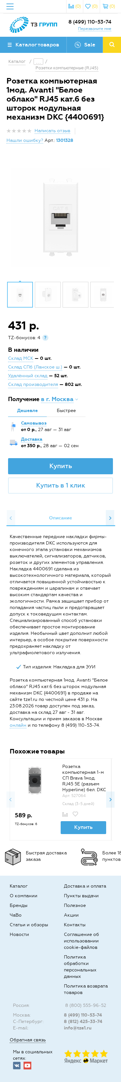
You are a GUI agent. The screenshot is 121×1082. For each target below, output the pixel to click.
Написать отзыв (52, 130)
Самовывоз (33, 423)
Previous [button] (11, 518)
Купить (60, 466)
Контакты (75, 925)
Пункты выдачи (81, 896)
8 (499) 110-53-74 (89, 22)
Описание (60, 518)
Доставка (31, 439)
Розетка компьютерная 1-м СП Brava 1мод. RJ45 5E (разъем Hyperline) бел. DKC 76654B (84, 781)
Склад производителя (33, 384)
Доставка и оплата (85, 886)
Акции (71, 915)
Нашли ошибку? (24, 140)
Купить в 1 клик (60, 485)
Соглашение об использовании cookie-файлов (81, 941)
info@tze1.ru (78, 1028)
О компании (23, 896)
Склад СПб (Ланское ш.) (35, 367)
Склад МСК (20, 358)
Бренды (18, 905)
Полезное (75, 905)
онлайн (18, 725)
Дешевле (27, 410)
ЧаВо (16, 915)
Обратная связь (28, 1040)
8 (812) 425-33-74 (83, 1021)
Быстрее (66, 410)
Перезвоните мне (94, 28)
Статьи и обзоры (29, 925)
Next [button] (110, 518)
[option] (60, 217)
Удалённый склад (27, 376)
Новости (19, 934)
